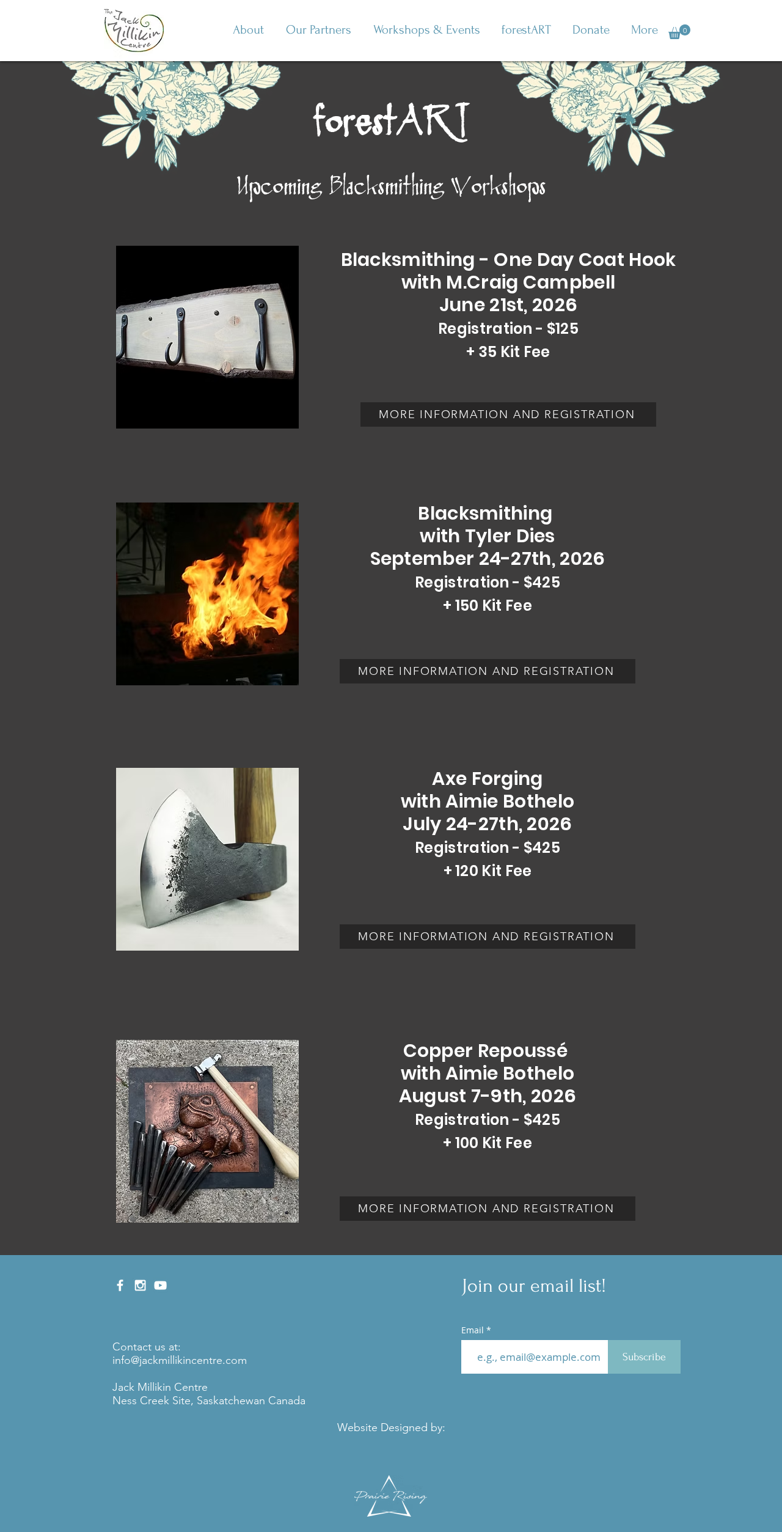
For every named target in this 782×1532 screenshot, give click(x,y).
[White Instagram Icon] (140, 1285)
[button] (248, 29)
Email (472, 1330)
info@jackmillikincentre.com (179, 1360)
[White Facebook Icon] (120, 1285)
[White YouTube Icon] (160, 1285)
